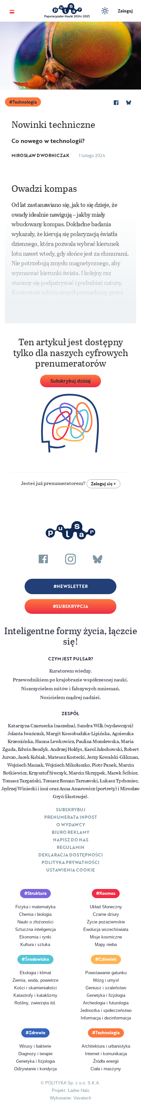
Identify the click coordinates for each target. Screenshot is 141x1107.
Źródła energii (106, 1061)
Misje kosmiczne (106, 937)
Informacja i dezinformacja (106, 1018)
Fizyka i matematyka (35, 906)
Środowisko (37, 959)
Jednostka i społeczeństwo (105, 1010)
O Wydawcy (70, 824)
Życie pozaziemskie (106, 921)
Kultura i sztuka (35, 944)
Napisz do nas (70, 839)
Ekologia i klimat (35, 972)
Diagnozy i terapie (35, 1053)
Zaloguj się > (103, 483)
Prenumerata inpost (70, 817)
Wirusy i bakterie (35, 1046)
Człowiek (107, 959)
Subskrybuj (70, 809)
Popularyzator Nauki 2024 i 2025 (67, 16)
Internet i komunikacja (106, 1053)
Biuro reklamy (70, 832)
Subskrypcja (72, 606)
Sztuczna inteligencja (35, 929)
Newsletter (72, 586)
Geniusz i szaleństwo (106, 987)
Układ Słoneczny (106, 906)
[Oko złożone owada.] (70, 54)
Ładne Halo (78, 1090)
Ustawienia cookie (70, 870)
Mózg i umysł (106, 980)
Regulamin (70, 847)
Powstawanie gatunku (106, 972)
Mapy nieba (106, 944)
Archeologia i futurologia (106, 1002)
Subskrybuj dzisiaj (70, 380)
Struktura (37, 893)
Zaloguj (125, 11)
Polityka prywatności (70, 862)
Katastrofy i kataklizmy (35, 995)
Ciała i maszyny (106, 1068)
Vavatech (82, 1098)
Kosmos (107, 893)
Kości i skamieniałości (35, 987)
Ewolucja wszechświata (105, 929)
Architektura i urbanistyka (106, 1046)
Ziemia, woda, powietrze (35, 980)
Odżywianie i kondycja (35, 1068)
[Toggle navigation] (12, 11)
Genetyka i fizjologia (106, 995)
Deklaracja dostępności (70, 855)
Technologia (24, 102)
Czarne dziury (106, 914)
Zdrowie (37, 1032)
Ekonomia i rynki (35, 937)
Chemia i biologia (35, 914)
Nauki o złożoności (35, 921)
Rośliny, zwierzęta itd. (35, 1002)
